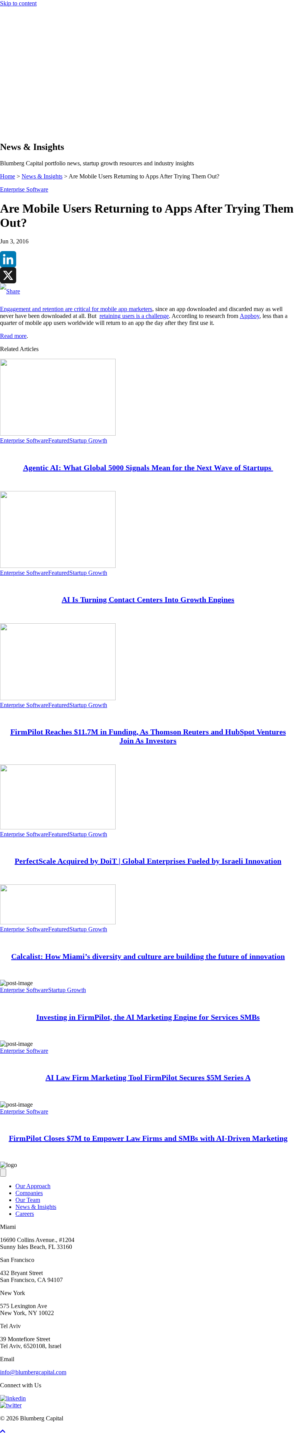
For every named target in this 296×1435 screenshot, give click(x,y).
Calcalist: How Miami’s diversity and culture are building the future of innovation (148, 956)
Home (7, 176)
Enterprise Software (24, 189)
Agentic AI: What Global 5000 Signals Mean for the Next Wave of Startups (148, 467)
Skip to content (18, 3)
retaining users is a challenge (134, 316)
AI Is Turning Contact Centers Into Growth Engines (148, 599)
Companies (29, 102)
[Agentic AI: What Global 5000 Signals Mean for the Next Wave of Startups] (58, 433)
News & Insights (35, 116)
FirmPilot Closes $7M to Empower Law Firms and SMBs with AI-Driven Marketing (148, 1138)
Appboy (249, 316)
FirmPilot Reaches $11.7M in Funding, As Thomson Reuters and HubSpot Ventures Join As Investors (148, 736)
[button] (18, 131)
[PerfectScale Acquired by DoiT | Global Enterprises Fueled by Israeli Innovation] (58, 827)
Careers (24, 1213)
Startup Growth (88, 440)
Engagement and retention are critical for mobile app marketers (76, 309)
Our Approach (32, 95)
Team (22, 109)
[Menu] (3, 82)
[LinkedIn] (148, 259)
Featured (58, 440)
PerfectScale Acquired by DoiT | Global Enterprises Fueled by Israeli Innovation (148, 861)
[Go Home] (148, 74)
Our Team (27, 1200)
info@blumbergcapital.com (33, 1372)
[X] (148, 275)
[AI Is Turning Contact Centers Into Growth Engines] (58, 566)
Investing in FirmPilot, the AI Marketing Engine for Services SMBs (148, 1017)
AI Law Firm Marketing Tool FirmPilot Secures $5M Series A (148, 1077)
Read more (13, 336)
